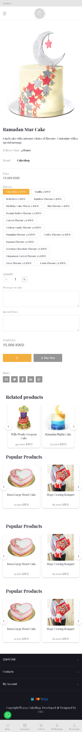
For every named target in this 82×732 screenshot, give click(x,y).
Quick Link (9, 659)
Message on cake (12, 287)
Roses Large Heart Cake (21, 495)
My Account (10, 684)
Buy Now (49, 358)
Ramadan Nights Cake (58, 434)
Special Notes (10, 311)
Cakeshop (23, 160)
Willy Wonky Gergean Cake (24, 436)
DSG (40, 712)
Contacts (8, 671)
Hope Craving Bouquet (60, 495)
